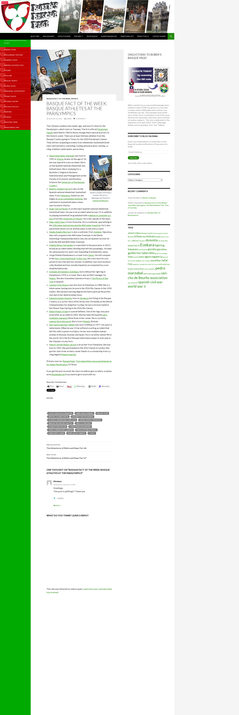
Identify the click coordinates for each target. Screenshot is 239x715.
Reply (58, 505)
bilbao (138, 236)
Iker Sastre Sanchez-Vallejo (62, 324)
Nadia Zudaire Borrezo (60, 232)
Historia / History (11, 101)
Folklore (8, 75)
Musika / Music (10, 86)
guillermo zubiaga (161, 253)
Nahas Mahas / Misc (12, 127)
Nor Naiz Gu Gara (151, 264)
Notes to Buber (64, 36)
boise (157, 236)
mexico (148, 261)
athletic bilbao (134, 233)
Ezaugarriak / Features (13, 55)
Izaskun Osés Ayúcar (59, 285)
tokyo (92, 433)
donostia (152, 240)
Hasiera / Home (10, 50)
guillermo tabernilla (141, 253)
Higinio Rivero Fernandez (61, 245)
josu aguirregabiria (150, 256)
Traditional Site (127, 36)
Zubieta (97, 232)
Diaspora (142, 241)
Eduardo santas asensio (82, 416)
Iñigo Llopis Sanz (57, 222)
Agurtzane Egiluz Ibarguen (61, 155)
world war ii (137, 286)
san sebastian (133, 283)
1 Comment (81, 119)
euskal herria (134, 245)
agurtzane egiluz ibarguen (60, 413)
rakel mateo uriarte (76, 433)
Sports (74, 99)
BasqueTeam (69, 361)
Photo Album (92, 36)
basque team (102, 413)
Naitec (52, 278)
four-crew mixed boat (65, 258)
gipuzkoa (162, 249)
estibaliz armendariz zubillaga (62, 420)
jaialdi (136, 257)
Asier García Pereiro (58, 208)
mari (143, 261)
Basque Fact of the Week (58, 99)
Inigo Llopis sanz (83, 423)
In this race (81, 258)
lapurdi (165, 257)
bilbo (144, 237)
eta (166, 240)
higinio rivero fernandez (90, 420)
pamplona (151, 269)
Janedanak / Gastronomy (14, 91)
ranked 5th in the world (60, 321)
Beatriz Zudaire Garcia (60, 188)
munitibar (156, 260)
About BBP (35, 36)
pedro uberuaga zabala (152, 274)
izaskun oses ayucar (57, 426)
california (135, 241)
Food (140, 249)
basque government (160, 233)
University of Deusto (72, 218)
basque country (147, 233)
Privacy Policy (143, 36)
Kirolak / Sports (10, 81)
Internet (7, 117)
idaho (131, 256)
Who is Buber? (48, 36)
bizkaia (150, 236)
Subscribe (133, 158)
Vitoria (60, 159)
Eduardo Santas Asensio (60, 298)
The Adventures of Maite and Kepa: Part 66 (66, 446)
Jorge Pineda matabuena (80, 426)
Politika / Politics (11, 107)
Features (77, 36)
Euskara (147, 244)
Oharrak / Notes (10, 60)
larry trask (131, 261)
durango (161, 241)
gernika (152, 249)
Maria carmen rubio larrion (61, 430)
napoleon (135, 264)
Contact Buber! (159, 36)
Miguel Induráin (68, 354)
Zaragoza (84, 298)
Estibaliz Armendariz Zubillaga (64, 271)
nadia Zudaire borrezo (87, 430)
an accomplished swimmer (70, 198)
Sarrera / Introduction (14, 65)
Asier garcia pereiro (84, 413)
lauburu (138, 261)
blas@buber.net (58, 374)
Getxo (91, 255)
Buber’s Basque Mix (109, 36)
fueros (144, 250)
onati (146, 269)
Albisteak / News (10, 122)
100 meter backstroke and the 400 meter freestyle (76, 225)
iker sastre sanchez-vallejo (60, 423)
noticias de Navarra (100, 200)
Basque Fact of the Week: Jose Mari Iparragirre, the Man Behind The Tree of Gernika (148, 205)
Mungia (86, 321)
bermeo (131, 237)
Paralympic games (56, 433)
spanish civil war (150, 282)
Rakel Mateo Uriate (58, 311)
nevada (142, 264)
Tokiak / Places (10, 96)
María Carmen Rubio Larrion (62, 344)
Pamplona (65, 195)
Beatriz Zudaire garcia (58, 416)
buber (69, 119)
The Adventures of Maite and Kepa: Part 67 (66, 456)
